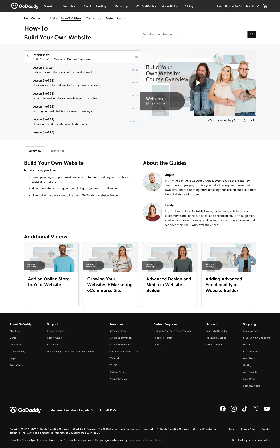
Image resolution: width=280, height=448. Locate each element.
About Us (15, 331)
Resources (52, 344)
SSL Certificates (146, 6)
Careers (14, 337)
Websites (248, 344)
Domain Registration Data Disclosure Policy (70, 351)
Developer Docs (117, 331)
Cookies (266, 429)
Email (87, 6)
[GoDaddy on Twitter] (255, 411)
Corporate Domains (120, 344)
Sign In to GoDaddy (216, 331)
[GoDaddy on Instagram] (233, 411)
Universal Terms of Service (148, 440)
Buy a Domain (250, 331)
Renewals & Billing (216, 337)
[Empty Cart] (265, 6)
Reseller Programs (164, 337)
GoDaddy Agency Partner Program (172, 331)
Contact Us (93, 18)
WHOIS (113, 365)
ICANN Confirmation (120, 337)
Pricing (188, 6)
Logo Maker (249, 379)
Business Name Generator (123, 351)
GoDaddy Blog (17, 351)
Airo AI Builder (170, 6)
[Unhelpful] (252, 120)
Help (53, 18)
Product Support (56, 331)
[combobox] (194, 34)
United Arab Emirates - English (68, 410)
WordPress (249, 358)
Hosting (247, 365)
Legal (13, 358)
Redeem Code (117, 372)
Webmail (114, 358)
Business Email (251, 351)
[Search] (252, 34)
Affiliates (158, 344)
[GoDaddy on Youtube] (266, 411)
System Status (115, 18)
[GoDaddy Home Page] (25, 410)
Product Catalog (118, 379)
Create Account (214, 344)
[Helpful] (244, 120)
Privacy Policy (248, 429)
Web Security (250, 372)
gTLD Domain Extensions (256, 337)
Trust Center (17, 365)
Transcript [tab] (57, 150)
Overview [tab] (35, 150)
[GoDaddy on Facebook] (222, 411)
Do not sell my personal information (251, 440)
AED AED (106, 410)
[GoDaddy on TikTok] (244, 411)
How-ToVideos (71, 18)
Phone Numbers (251, 386)
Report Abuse (54, 337)
